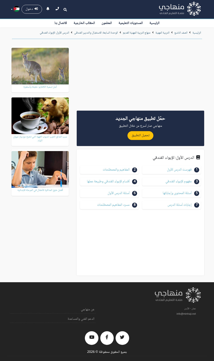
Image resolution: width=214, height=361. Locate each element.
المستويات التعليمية (130, 23)
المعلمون (107, 23)
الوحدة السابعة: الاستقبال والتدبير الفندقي (96, 32)
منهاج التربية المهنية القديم (136, 32)
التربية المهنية (162, 32)
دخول (29, 9)
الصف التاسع (181, 32)
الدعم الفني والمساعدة (81, 319)
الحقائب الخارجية (84, 23)
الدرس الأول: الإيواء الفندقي (54, 32)
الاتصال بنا (61, 23)
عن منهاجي (87, 309)
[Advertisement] (140, 76)
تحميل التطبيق (140, 135)
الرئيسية (154, 23)
